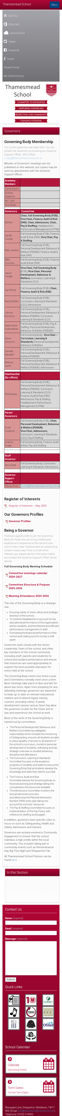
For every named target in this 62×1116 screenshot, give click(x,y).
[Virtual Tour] (31, 1036)
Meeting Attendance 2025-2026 (29, 596)
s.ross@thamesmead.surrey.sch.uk (23, 158)
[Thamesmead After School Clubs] (31, 1012)
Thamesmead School (17, 4)
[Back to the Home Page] (31, 90)
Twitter (12, 41)
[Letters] (14, 1000)
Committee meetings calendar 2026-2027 (28, 575)
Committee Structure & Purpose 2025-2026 (29, 586)
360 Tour (13, 16)
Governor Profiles (20, 521)
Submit (11, 979)
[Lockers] (48, 1012)
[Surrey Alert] (48, 1000)
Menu (54, 4)
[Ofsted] (48, 1024)
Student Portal (11, 67)
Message (16, 938)
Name (14, 918)
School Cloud (17, 33)
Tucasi (10, 58)
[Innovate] (14, 1024)
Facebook (13, 50)
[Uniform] (31, 1024)
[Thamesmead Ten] (31, 1000)
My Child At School (14, 76)
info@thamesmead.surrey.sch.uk (36, 1110)
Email (14, 928)
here (14, 859)
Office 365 (13, 24)
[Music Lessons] (14, 1012)
